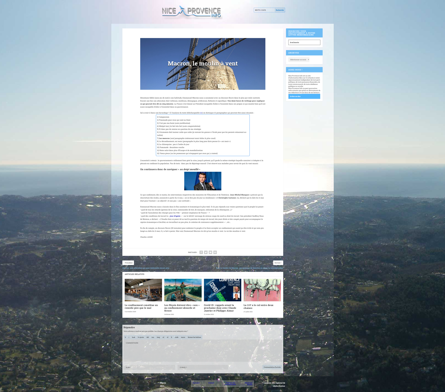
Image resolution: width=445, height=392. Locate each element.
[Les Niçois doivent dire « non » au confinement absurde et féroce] (183, 290)
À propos (196, 383)
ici (201, 113)
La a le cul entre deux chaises (258, 306)
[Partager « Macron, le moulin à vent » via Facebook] (201, 252)
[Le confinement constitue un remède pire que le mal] (143, 290)
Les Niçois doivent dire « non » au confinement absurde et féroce (182, 308)
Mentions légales (248, 384)
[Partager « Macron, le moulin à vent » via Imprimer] (215, 252)
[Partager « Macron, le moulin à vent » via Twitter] (205, 252)
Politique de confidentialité (230, 384)
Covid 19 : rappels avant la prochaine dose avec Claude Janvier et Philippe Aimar (220, 308)
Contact (211, 383)
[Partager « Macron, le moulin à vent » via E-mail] (210, 252)
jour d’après (175, 216)
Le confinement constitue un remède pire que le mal (141, 306)
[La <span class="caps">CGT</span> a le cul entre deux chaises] (262, 290)
